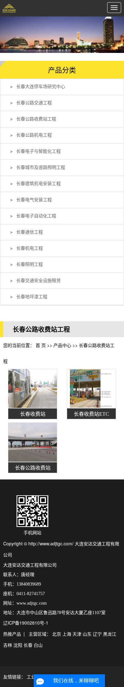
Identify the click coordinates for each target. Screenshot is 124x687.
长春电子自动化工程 (36, 216)
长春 (28, 645)
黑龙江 (109, 634)
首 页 (41, 345)
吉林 (7, 645)
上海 (66, 634)
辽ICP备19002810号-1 (25, 623)
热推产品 (12, 634)
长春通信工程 (29, 232)
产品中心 (62, 345)
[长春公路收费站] (32, 442)
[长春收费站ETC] (91, 388)
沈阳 (17, 645)
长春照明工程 (29, 264)
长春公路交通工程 (34, 102)
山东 (87, 634)
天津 (76, 634)
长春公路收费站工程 (36, 119)
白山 (38, 645)
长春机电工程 (29, 248)
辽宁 (97, 634)
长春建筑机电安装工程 (38, 183)
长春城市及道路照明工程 (40, 167)
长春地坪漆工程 (31, 296)
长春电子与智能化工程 (38, 151)
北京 (56, 634)
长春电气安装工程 (34, 199)
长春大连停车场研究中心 (40, 86)
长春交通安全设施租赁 (38, 280)
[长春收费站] (32, 388)
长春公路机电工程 (34, 135)
